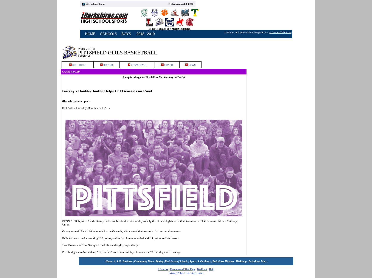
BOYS (126, 34)
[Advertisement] (279, 50)
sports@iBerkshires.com (280, 32)
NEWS (192, 64)
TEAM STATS (138, 64)
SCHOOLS (108, 34)
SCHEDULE (79, 64)
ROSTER (108, 64)
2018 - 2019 (145, 34)
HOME (90, 34)
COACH (168, 64)
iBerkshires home (95, 4)
